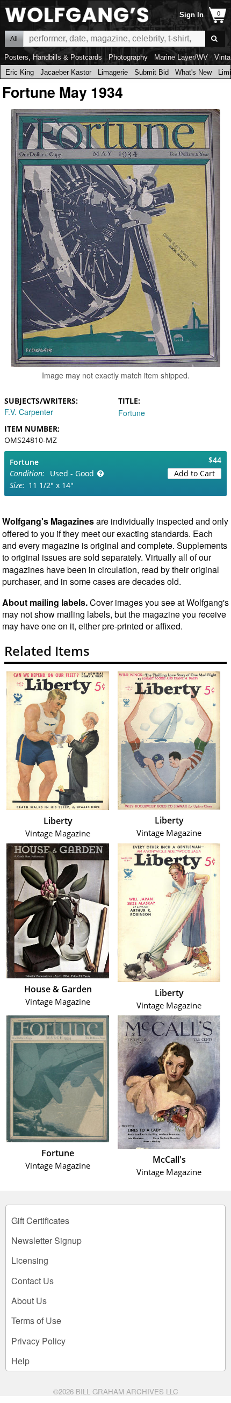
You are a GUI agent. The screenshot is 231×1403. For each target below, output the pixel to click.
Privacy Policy (38, 1341)
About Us (29, 1300)
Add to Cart (194, 473)
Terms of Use (36, 1320)
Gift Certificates (40, 1220)
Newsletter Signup (46, 1240)
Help (20, 1361)
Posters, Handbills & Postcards (53, 57)
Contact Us (32, 1281)
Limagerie (113, 72)
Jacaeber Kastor (65, 72)
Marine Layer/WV (181, 57)
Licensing (29, 1260)
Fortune (131, 412)
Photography (128, 57)
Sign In (191, 15)
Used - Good (72, 473)
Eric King (19, 72)
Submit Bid (151, 72)
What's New (193, 72)
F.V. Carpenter (28, 411)
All (14, 38)
